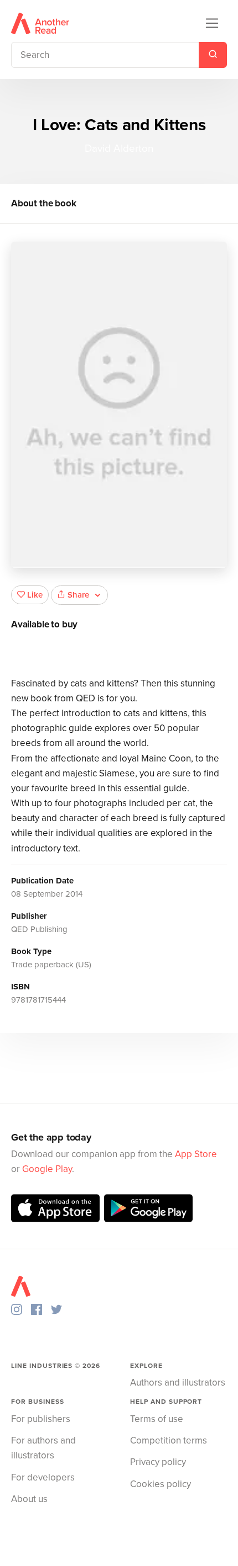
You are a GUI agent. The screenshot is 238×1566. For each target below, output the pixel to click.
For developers (43, 1477)
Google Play (47, 1169)
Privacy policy (158, 1462)
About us (29, 1499)
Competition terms (168, 1440)
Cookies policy (160, 1484)
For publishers (40, 1419)
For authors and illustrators (43, 1448)
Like (35, 595)
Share (78, 595)
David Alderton (119, 148)
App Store (196, 1154)
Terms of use (156, 1419)
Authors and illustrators (177, 1382)
